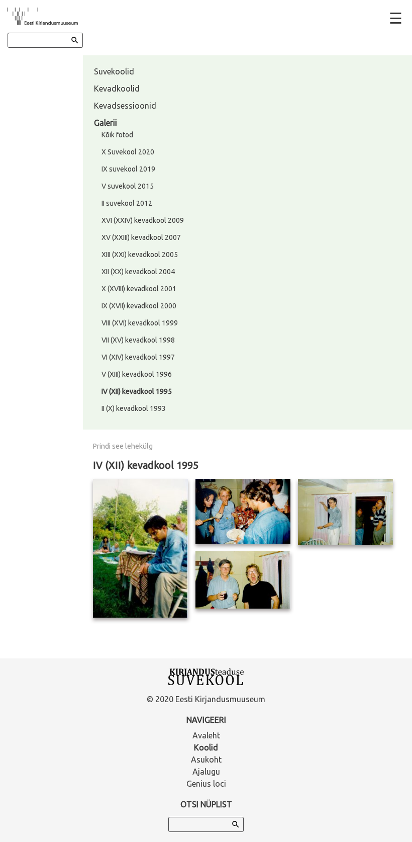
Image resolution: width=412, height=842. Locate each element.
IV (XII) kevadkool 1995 (136, 391)
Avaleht (206, 735)
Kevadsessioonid (125, 105)
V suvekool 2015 (127, 186)
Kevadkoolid (117, 88)
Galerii (105, 122)
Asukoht (206, 759)
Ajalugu (206, 771)
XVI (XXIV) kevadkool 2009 (142, 220)
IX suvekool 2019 (128, 169)
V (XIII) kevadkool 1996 (136, 374)
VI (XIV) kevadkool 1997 (138, 357)
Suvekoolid (114, 71)
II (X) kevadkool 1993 (133, 408)
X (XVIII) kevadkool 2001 (138, 289)
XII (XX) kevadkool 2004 (138, 272)
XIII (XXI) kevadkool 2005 (139, 254)
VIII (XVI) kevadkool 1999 (139, 323)
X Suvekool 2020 (127, 152)
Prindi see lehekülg (123, 446)
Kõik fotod (117, 135)
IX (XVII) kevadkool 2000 (138, 306)
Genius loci (206, 783)
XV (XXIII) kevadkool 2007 (141, 237)
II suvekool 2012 (126, 203)
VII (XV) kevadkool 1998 (138, 340)
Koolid (206, 747)
